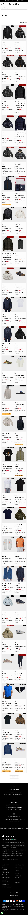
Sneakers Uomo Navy (20, 617)
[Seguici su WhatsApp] (17, 892)
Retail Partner (12, 909)
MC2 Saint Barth (19, 195)
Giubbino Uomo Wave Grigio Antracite (6, 168)
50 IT (16, 583)
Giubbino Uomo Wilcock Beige (6, 646)
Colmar (17, 585)
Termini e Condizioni (5, 868)
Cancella (25, 7)
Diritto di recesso (6, 887)
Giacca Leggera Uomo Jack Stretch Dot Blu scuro (7, 198)
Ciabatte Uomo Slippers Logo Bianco (7, 558)
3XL (4, 43)
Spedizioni (18, 880)
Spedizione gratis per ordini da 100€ (14, 0)
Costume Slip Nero (20, 705)
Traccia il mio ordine (18, 876)
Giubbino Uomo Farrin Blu (6, 318)
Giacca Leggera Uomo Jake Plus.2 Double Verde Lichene (19, 468)
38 (15, 285)
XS (15, 701)
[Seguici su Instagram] (14, 892)
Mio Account (18, 868)
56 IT (6, 583)
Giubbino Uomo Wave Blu (6, 137)
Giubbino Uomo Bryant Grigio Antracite (19, 168)
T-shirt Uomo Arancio (20, 558)
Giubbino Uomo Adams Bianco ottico (7, 289)
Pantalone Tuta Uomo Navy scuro (19, 676)
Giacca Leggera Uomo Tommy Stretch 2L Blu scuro (20, 437)
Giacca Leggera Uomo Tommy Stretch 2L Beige (6, 407)
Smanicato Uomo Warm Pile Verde (19, 258)
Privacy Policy (5, 872)
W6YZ (16, 762)
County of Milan (19, 375)
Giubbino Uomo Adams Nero (19, 47)
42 (15, 613)
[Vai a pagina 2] (17, 777)
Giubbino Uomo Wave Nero (6, 76)
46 (15, 253)
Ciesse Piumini (19, 105)
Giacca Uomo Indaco (7, 587)
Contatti (17, 882)
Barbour (17, 256)
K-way (4, 195)
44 (17, 613)
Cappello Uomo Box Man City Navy (20, 198)
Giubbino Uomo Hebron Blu (6, 348)
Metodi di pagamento (5, 880)
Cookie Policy (5, 875)
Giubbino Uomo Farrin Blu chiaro (6, 617)
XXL (16, 43)
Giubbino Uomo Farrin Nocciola (19, 735)
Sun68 (4, 375)
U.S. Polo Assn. (6, 703)
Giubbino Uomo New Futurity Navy (20, 587)
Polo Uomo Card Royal (6, 705)
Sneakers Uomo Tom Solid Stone (7, 676)
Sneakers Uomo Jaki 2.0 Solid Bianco (20, 646)
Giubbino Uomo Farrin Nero (6, 47)
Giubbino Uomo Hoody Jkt (19, 107)
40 (3, 373)
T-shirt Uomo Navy (7, 528)
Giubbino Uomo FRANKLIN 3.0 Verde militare (7, 260)
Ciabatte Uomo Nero (20, 406)
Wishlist (17, 870)
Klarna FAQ (5, 884)
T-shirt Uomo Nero (7, 468)
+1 (25, 133)
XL (2, 101)
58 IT (9, 583)
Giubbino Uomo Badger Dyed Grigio (7, 437)
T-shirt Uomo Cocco (20, 377)
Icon (16, 703)
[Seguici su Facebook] (10, 892)
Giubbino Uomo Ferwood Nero (19, 348)
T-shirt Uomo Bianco (20, 318)
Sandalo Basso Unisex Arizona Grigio (20, 289)
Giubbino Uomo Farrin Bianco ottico (7, 499)
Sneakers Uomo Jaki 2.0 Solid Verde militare (7, 377)
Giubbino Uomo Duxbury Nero (6, 228)
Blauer (4, 45)
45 (15, 760)
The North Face (19, 497)
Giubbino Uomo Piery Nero (20, 76)
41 (17, 402)
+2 (13, 253)
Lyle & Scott (18, 673)
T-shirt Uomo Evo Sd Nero (20, 499)
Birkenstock (18, 287)
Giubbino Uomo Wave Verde (19, 529)
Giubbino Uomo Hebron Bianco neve (20, 228)
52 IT (3, 583)
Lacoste (17, 316)
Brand (17, 873)
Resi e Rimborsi (6, 877)
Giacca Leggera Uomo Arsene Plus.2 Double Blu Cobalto (7, 764)
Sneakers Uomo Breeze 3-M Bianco (20, 764)
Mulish (4, 585)
